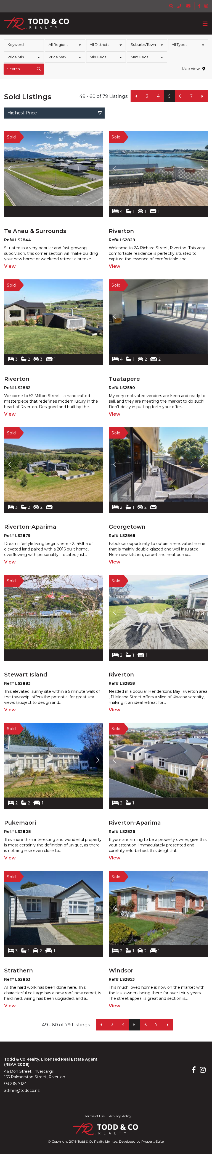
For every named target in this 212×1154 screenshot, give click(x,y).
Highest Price (22, 113)
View (10, 266)
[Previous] (136, 96)
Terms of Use (95, 1116)
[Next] (202, 96)
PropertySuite (152, 1141)
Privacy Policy (120, 1116)
